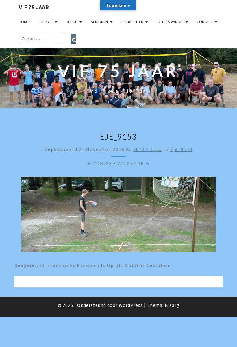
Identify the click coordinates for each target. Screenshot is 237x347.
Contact (205, 21)
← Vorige (99, 163)
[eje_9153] (118, 216)
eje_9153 (181, 149)
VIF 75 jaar (34, 7)
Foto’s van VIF (170, 21)
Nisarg (172, 305)
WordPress (131, 305)
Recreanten (132, 21)
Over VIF (45, 21)
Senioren (99, 21)
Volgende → (133, 163)
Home (24, 21)
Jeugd (71, 21)
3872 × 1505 (147, 149)
